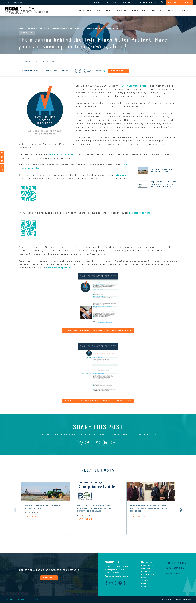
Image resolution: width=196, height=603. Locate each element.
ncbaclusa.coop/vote (58, 268)
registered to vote (140, 213)
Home (20, 28)
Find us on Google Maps (115, 576)
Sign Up (47, 578)
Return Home (40, 10)
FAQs (143, 577)
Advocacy (121, 10)
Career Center (148, 574)
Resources (156, 10)
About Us (183, 10)
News (170, 10)
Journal (144, 580)
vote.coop (120, 175)
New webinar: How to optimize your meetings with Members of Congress (149, 508)
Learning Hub (139, 10)
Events (95, 2)
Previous (15, 510)
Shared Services (148, 2)
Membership (85, 10)
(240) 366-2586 (112, 573)
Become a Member (178, 3)
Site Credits (10, 599)
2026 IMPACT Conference (119, 2)
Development (104, 10)
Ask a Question (174, 568)
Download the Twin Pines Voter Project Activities (96, 401)
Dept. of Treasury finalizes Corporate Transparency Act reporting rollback (95, 508)
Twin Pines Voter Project (135, 86)
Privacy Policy (32, 599)
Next (181, 510)
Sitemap (20, 599)
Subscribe (117, 71)
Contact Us (172, 573)
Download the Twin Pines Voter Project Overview (97, 331)
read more (31, 516)
